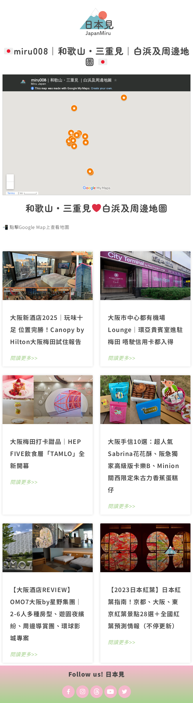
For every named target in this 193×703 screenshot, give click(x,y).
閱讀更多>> (24, 358)
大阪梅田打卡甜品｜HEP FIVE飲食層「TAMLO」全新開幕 (47, 453)
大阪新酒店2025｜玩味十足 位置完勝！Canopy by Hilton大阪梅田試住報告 (47, 329)
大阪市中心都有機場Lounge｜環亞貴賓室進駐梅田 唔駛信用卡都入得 (145, 329)
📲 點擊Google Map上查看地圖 (36, 227)
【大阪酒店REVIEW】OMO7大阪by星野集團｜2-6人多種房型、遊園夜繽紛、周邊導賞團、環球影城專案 (47, 613)
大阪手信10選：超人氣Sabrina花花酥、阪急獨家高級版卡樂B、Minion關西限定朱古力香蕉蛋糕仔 (143, 465)
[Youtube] (110, 691)
